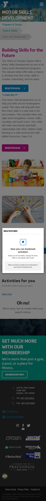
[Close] (41, 231)
